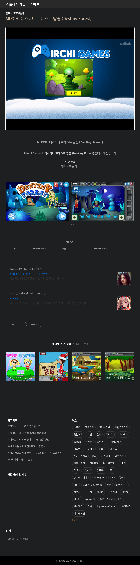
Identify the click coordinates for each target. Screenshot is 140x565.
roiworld (90, 499)
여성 (76, 484)
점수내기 (105, 456)
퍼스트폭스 (117, 477)
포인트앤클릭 (80, 456)
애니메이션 (79, 513)
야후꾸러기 (79, 463)
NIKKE (13, 298)
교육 (89, 506)
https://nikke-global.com (24, 293)
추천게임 (112, 492)
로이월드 (101, 441)
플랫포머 (100, 470)
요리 (94, 456)
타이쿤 (100, 492)
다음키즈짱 (108, 463)
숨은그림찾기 (106, 499)
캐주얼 (125, 492)
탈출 (109, 484)
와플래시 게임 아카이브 (22, 4)
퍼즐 (101, 448)
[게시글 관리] (23, 324)
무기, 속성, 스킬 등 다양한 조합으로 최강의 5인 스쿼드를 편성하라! (47, 303)
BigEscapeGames (107, 506)
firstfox (124, 434)
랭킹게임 (78, 506)
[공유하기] (19, 324)
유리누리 (126, 506)
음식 (99, 434)
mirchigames (99, 477)
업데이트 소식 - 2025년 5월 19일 (24, 426)
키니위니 (110, 434)
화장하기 (89, 427)
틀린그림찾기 (121, 427)
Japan (77, 441)
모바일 (122, 463)
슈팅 (89, 492)
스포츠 (77, 427)
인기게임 (94, 463)
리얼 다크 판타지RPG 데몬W (28, 274)
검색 (65, 539)
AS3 (76, 470)
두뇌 (112, 470)
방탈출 (89, 441)
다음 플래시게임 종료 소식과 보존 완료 (27, 433)
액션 (89, 434)
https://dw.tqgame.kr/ (22, 268)
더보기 (74, 519)
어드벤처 (78, 448)
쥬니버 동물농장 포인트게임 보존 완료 (27, 446)
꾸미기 (90, 448)
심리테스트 (121, 484)
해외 (120, 499)
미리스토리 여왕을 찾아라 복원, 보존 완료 (28, 439)
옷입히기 (78, 434)
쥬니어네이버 (80, 477)
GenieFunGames (92, 484)
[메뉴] (133, 4)
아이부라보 (104, 427)
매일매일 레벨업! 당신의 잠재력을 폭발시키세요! (37, 278)
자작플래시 (116, 441)
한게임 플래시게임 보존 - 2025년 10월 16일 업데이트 (35, 453)
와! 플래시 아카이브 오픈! (20, 459)
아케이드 (112, 448)
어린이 (77, 499)
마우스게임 (120, 456)
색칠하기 (87, 470)
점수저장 (78, 492)
